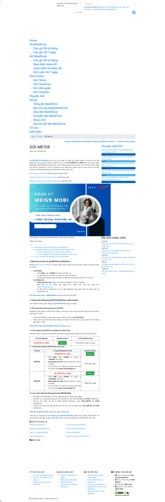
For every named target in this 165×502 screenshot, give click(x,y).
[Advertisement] (64, 457)
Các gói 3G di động (45, 48)
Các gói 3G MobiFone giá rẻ (43, 475)
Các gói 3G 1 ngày (44, 52)
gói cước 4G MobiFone (45, 265)
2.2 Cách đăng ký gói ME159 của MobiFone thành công (57, 254)
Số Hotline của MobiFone (107, 9)
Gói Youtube (41, 92)
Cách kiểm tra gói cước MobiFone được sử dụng (47, 326)
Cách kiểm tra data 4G (47, 68)
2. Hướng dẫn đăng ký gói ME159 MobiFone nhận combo (54, 250)
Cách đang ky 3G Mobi (38, 173)
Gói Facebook (42, 84)
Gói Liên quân (42, 88)
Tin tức (34, 127)
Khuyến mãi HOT (112, 146)
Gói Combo (37, 76)
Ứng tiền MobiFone (45, 111)
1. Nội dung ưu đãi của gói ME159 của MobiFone (50, 247)
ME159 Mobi (61, 303)
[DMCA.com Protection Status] (122, 493)
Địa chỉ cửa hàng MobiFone (50, 108)
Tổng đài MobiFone (45, 104)
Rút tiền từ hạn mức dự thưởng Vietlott (44, 177)
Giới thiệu (36, 131)
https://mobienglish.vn (45, 287)
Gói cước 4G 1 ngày (45, 72)
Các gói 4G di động (45, 60)
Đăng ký (62, 343)
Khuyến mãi (37, 96)
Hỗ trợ (33, 100)
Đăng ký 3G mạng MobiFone (108, 7)
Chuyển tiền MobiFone (47, 115)
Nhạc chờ (39, 119)
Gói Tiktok (39, 80)
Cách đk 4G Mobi (36, 412)
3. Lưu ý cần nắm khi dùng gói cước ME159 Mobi (51, 256)
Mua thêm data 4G (45, 64)
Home (33, 40)
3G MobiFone (38, 44)
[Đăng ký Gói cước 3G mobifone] (51, 25)
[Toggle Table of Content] (31, 245)
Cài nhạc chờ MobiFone (96, 484)
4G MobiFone (38, 56)
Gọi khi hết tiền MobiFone (49, 123)
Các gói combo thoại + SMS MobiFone (44, 295)
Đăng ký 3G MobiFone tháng (95, 141)
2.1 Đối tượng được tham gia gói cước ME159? (54, 252)
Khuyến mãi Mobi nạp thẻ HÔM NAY (69, 141)
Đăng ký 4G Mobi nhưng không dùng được (45, 181)
